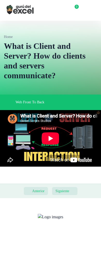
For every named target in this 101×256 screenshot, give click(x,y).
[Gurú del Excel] (20, 10)
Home (8, 37)
